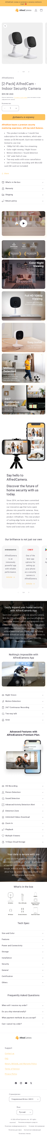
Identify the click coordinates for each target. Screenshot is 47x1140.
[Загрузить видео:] (23, 223)
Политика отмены (25, 1133)
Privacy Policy (11, 1074)
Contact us (9, 1053)
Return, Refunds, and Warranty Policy (21, 1064)
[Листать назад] (18, 71)
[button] (23, 182)
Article (9, 577)
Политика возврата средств (27, 1122)
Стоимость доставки (20, 97)
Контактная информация (32, 1130)
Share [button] (6, 173)
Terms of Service (12, 1069)
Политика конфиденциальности (15, 1126)
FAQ (6, 1059)
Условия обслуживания (37, 1126)
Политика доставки (15, 1130)
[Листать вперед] (28, 71)
